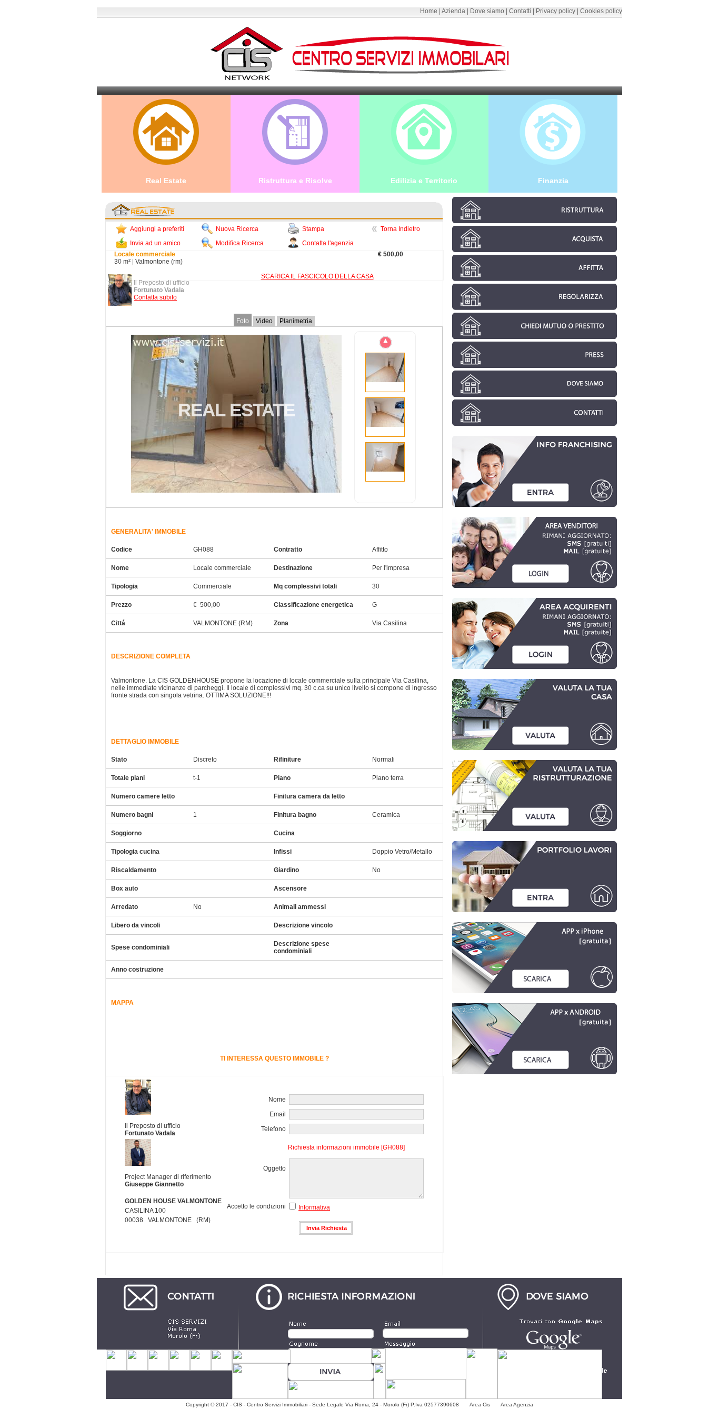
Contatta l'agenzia (328, 243)
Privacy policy (555, 11)
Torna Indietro (400, 229)
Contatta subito (155, 297)
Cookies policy (601, 11)
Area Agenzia (517, 1404)
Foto (242, 321)
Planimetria (295, 321)
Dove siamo (487, 11)
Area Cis (481, 1404)
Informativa (314, 1207)
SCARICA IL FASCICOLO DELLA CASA (317, 276)
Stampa (313, 229)
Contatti (520, 11)
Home (428, 11)
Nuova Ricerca (237, 229)
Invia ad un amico (155, 243)
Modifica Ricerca (240, 243)
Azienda (453, 11)
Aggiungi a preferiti (157, 229)
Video (264, 321)
